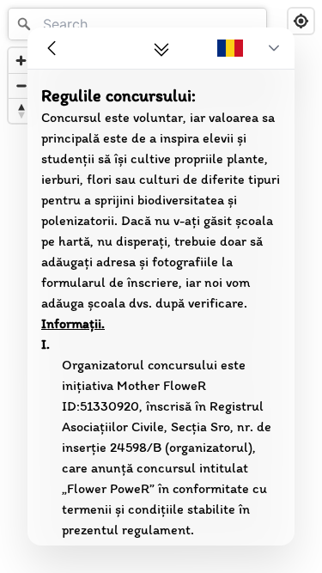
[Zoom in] (21, 60)
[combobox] (137, 24)
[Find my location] (301, 21)
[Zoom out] (21, 85)
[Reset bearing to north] (21, 110)
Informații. (73, 323)
